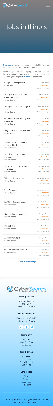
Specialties (26, 382)
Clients (26, 376)
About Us (26, 339)
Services (26, 379)
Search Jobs (26, 359)
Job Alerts (26, 365)
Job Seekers (26, 356)
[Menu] (48, 5)
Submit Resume (26, 362)
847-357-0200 (30, 318)
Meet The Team (26, 342)
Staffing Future (32, 402)
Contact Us (26, 345)
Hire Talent (26, 385)
